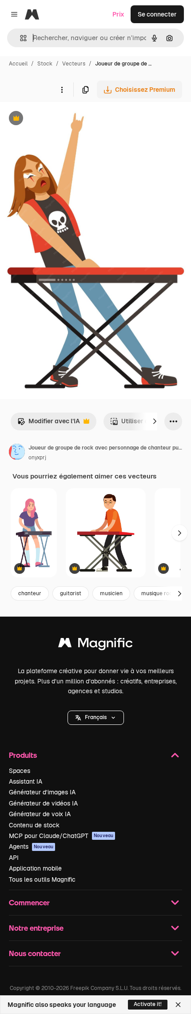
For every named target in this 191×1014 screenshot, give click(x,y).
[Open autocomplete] (20, 38)
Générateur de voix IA (40, 814)
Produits (23, 755)
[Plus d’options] (62, 89)
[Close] (178, 1004)
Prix (118, 14)
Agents (31, 846)
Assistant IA (25, 781)
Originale (58, 119)
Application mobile (35, 868)
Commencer (29, 902)
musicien (111, 593)
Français (96, 717)
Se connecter (157, 14)
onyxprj (37, 457)
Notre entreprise (36, 927)
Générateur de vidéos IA (43, 803)
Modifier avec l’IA (48, 423)
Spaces (19, 771)
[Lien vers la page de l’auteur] (17, 453)
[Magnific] (95, 645)
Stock (44, 63)
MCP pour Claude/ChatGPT (61, 836)
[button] (96, 718)
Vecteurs (73, 63)
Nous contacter (35, 953)
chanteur (29, 593)
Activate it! (148, 1004)
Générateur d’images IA (42, 792)
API (14, 858)
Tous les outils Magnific (42, 879)
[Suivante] (155, 421)
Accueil (18, 63)
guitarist (70, 593)
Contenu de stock (34, 825)
